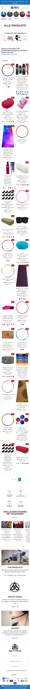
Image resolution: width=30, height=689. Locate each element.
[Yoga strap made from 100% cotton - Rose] (6, 324)
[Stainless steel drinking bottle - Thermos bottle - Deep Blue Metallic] (8, 187)
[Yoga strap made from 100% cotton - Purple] (11, 324)
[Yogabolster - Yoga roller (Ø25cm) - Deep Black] (27, 184)
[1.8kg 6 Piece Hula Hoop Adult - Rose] (7, 86)
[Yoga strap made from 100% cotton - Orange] (7, 325)
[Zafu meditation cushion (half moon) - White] (6, 121)
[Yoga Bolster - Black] (27, 463)
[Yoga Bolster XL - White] (6, 237)
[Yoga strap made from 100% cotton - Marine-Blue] (7, 324)
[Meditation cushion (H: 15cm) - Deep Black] (13, 376)
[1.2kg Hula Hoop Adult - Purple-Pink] (7, 260)
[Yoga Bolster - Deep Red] (22, 463)
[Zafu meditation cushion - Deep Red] (22, 262)
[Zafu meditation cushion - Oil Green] (18, 262)
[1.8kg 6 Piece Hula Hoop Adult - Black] (8, 86)
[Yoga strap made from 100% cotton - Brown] (13, 324)
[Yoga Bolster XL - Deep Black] (13, 237)
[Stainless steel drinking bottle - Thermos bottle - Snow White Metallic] (7, 187)
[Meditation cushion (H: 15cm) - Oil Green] (4, 376)
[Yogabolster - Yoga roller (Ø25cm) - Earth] (16, 184)
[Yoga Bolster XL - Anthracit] (9, 237)
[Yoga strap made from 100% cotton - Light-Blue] (9, 324)
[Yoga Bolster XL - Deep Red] (7, 237)
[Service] (15, 618)
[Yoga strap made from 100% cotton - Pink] (2, 324)
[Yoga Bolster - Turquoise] (25, 463)
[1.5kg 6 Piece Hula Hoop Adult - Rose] (21, 324)
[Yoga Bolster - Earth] (16, 463)
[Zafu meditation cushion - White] (20, 262)
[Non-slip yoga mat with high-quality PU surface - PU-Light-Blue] (21, 298)
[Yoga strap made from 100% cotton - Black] (4, 324)
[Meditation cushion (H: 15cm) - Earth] (2, 376)
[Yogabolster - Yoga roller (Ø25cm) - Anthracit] (24, 184)
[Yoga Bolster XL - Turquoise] (11, 237)
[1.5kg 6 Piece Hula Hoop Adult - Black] (23, 324)
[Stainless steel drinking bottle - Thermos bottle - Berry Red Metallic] (3, 187)
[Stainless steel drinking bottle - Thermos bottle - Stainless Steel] (12, 187)
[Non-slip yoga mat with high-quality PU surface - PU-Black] (19, 298)
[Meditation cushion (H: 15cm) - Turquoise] (11, 376)
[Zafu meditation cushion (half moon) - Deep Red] (7, 121)
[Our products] (15, 557)
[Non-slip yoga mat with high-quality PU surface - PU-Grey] (23, 298)
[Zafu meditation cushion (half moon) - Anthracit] (9, 121)
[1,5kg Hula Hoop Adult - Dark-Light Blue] (23, 349)
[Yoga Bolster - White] (20, 463)
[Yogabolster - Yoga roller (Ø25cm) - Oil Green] (18, 184)
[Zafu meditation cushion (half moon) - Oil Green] (4, 121)
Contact (14, 666)
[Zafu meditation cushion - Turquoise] (25, 262)
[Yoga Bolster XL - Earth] (2, 237)
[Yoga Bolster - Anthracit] (24, 463)
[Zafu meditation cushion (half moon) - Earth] (2, 121)
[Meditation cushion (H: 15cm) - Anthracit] (9, 376)
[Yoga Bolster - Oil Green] (18, 463)
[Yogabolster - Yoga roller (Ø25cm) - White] (20, 184)
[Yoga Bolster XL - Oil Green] (4, 237)
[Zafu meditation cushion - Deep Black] (27, 262)
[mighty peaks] (15, 587)
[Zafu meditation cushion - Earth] (16, 262)
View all (15, 517)
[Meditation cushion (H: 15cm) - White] (6, 376)
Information (14, 661)
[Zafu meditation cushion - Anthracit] (24, 262)
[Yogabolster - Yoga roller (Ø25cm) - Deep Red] (22, 184)
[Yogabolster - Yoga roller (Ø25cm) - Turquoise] (25, 184)
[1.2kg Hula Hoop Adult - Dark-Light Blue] (8, 260)
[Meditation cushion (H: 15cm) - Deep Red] (7, 376)
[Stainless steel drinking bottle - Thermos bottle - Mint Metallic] (5, 187)
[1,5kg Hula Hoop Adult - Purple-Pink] (21, 349)
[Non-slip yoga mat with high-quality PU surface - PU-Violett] (25, 298)
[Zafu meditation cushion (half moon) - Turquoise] (11, 121)
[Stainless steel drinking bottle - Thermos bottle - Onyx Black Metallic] (10, 187)
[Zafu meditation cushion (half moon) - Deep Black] (13, 121)
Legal (14, 656)
